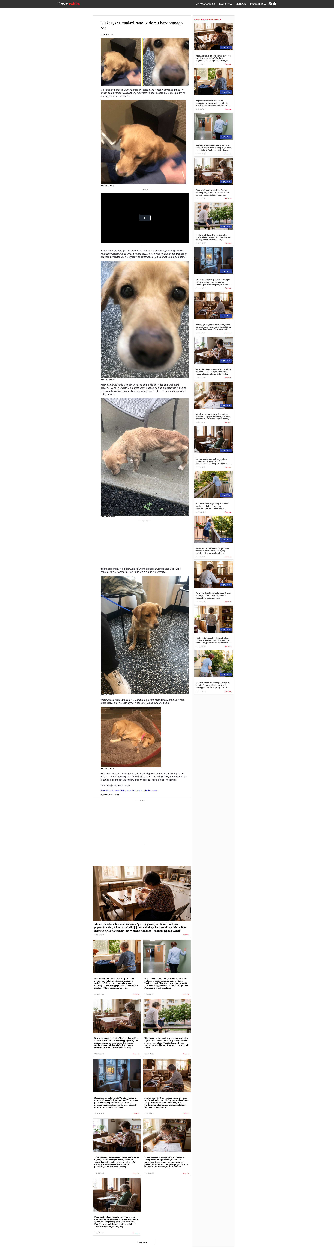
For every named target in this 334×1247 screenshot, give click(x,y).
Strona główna (205, 4)
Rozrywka (225, 4)
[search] (274, 3)
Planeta (68, 4)
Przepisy (241, 4)
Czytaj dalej (142, 1242)
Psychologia (258, 4)
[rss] (270, 3)
